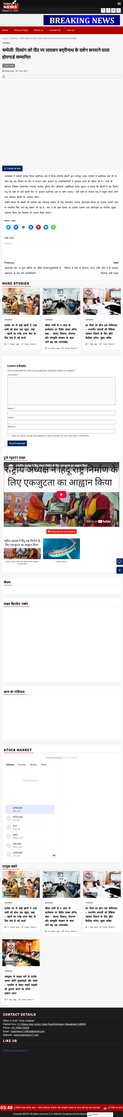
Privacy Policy (21, 30)
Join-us (70, 30)
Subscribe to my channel (63, 531)
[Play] (119, 570)
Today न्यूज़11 (23, 71)
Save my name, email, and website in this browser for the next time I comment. (50, 435)
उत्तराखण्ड (6, 43)
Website (11, 426)
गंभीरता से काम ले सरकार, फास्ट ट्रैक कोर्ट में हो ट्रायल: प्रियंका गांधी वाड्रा (91, 268)
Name (11, 408)
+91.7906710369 (20, 1027)
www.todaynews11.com (26, 1035)
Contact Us (55, 30)
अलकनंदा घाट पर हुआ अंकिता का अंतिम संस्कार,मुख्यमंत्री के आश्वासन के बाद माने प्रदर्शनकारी (32, 268)
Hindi (95, 1114)
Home (5, 30)
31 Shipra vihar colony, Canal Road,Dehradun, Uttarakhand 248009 (52, 1024)
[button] (22, 553)
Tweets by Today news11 (15, 1050)
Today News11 (30, 344)
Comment (13, 374)
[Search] (118, 38)
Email (11, 417)
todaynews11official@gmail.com (28, 1031)
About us (38, 30)
